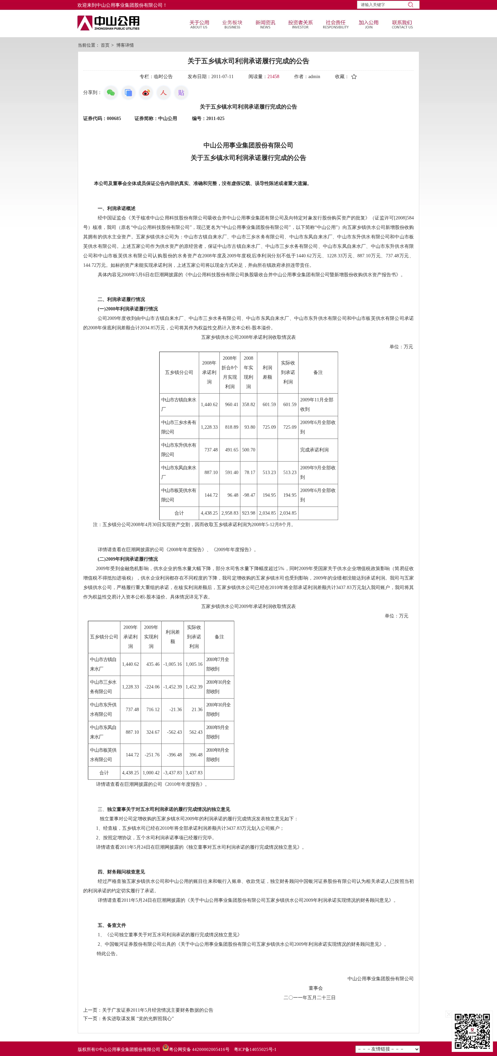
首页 (105, 45)
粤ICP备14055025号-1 (255, 1049)
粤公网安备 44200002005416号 (199, 1049)
